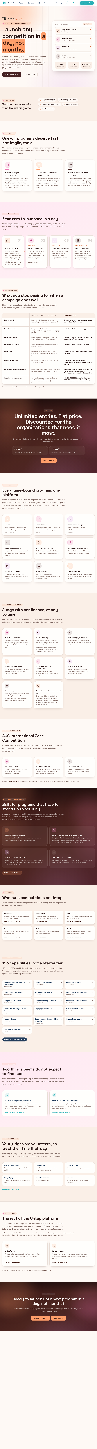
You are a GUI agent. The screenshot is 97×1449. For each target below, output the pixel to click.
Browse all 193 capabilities (13, 1039)
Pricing (39, 3)
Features (22, 3)
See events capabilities (60, 1112)
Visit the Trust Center (11, 873)
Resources (47, 3)
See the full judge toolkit (10, 1190)
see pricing (47, 1270)
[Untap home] (4, 3)
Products (11, 3)
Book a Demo (72, 3)
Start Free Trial (87, 3)
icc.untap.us (13, 781)
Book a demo (30, 74)
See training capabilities (13, 1112)
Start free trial (10, 74)
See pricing (47, 460)
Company (59, 3)
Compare (31, 3)
